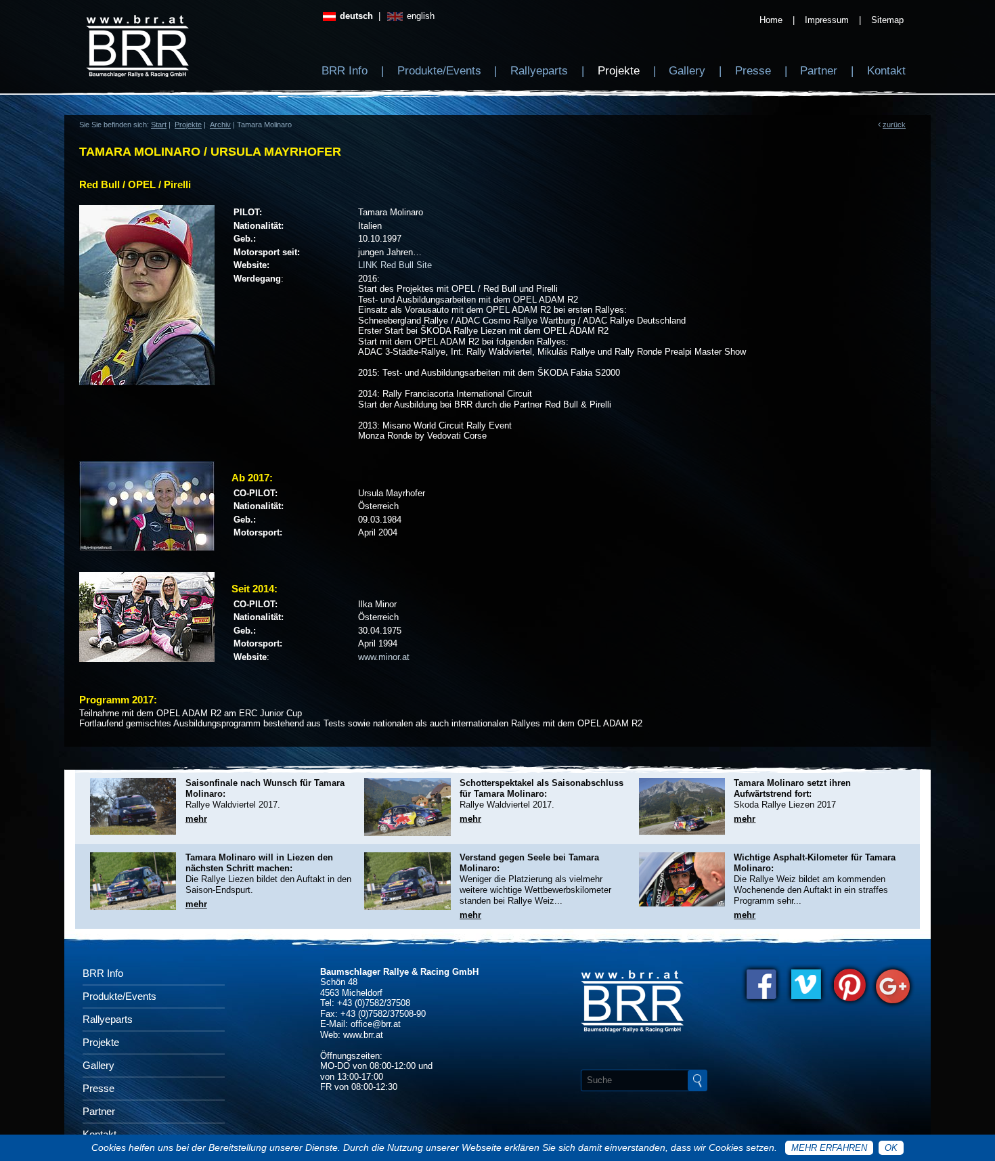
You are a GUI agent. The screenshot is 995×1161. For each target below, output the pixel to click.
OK (891, 1148)
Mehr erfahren (829, 1148)
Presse (753, 70)
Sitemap (887, 20)
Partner (818, 70)
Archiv (220, 125)
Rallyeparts (539, 70)
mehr (196, 819)
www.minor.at (384, 657)
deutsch (355, 16)
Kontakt (886, 70)
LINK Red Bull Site (395, 265)
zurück (894, 125)
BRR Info (345, 70)
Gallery (687, 70)
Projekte (619, 70)
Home (770, 20)
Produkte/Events (439, 70)
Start (159, 125)
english (419, 16)
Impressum (827, 20)
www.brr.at (363, 1035)
